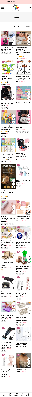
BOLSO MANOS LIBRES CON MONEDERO (7, 48)
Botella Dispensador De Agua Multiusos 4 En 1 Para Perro (23, 268)
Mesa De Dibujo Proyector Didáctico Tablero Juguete (7, 127)
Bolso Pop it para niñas (23, 102)
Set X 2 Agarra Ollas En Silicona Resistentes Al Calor (8, 242)
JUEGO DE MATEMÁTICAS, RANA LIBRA (7, 78)
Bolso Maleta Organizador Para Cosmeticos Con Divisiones (21, 155)
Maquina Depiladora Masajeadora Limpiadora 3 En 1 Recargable (7, 372)
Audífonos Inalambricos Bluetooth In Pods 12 (8, 218)
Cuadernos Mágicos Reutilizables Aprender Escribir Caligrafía (8, 156)
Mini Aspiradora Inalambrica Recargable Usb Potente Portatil (6, 345)
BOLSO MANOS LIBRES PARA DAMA (22, 126)
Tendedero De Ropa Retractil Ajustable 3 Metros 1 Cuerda (22, 344)
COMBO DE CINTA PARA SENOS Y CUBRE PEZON (23, 217)
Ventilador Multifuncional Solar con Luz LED (7, 192)
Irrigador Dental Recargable (21, 294)
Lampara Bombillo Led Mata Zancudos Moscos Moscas (23, 243)
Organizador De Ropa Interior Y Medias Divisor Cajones (8, 264)
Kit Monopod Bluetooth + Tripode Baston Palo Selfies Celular (23, 78)
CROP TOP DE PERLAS (22, 370)
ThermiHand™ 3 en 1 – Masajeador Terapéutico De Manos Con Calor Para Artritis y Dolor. (23, 51)
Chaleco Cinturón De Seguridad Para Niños (7, 102)
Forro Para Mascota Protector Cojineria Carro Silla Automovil (7, 293)
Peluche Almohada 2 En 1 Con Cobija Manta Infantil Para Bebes (8, 315)
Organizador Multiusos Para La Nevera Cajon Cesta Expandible (23, 319)
